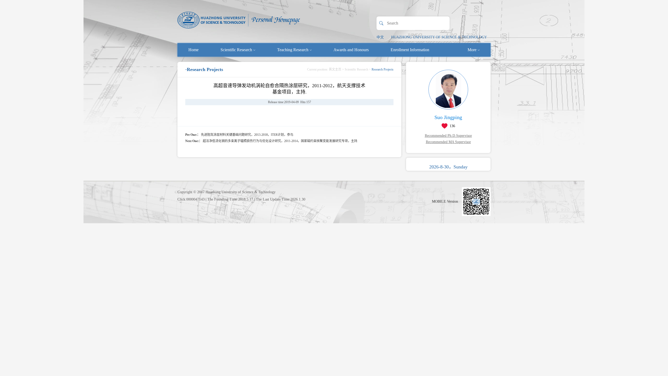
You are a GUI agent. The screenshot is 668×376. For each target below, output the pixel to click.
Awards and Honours (351, 50)
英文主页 (335, 69)
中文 (380, 37)
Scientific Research (236, 50)
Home (193, 50)
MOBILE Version (445, 201)
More (472, 50)
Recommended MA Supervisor (448, 142)
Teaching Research (292, 50)
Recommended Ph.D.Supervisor (448, 136)
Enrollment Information (410, 50)
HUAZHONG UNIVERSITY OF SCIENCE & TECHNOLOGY (439, 37)
